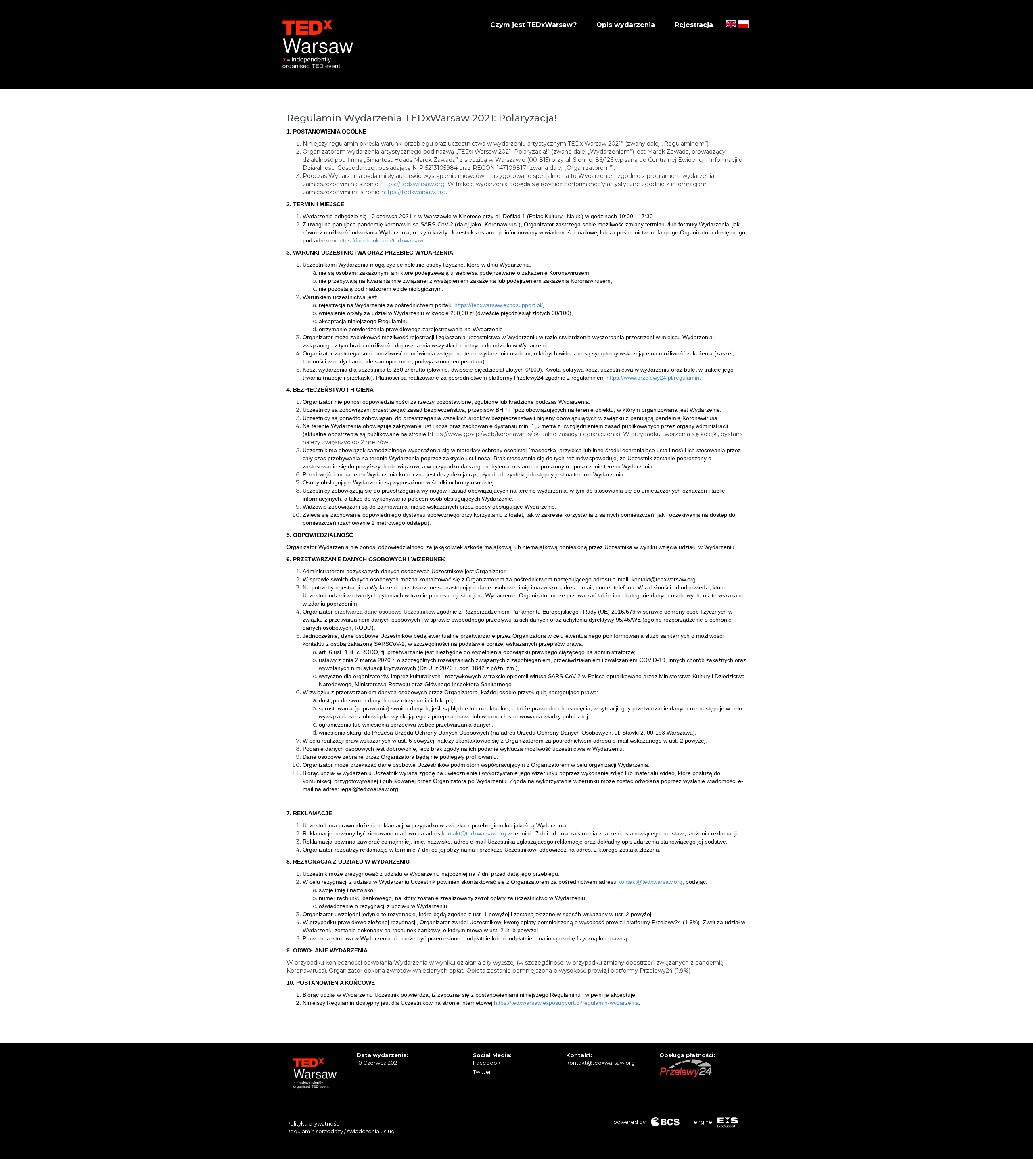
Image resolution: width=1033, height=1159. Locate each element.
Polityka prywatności (313, 1123)
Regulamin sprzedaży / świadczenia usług (340, 1131)
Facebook (486, 1062)
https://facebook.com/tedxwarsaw (380, 240)
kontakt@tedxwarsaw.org (474, 833)
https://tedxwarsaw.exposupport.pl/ (498, 305)
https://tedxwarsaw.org (412, 184)
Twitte (481, 1072)
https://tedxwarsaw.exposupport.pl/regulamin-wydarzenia (566, 1003)
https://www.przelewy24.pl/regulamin (652, 377)
